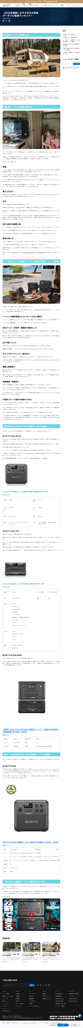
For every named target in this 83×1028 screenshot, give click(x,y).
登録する (32, 985)
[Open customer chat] (79, 1015)
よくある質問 (31, 1001)
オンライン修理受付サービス (35, 1006)
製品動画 (31, 1003)
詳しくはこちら (6, 494)
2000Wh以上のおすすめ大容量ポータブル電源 (71, 44)
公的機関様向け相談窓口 (74, 993)
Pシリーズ (5, 1008)
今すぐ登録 (76, 64)
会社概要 (17, 993)
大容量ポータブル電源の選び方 (70, 37)
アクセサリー (5, 1006)
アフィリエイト (72, 996)
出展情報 (17, 996)
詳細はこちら (6, 735)
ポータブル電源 (6, 993)
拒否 (75, 1025)
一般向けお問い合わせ (73, 998)
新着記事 (17, 998)
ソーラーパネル (6, 1003)
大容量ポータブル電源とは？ (69, 35)
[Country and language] (79, 5)
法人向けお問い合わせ (73, 1001)
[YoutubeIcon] (49, 985)
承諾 (63, 1025)
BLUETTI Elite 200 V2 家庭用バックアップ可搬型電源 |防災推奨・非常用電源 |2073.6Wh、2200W (25, 491)
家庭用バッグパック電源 (8, 996)
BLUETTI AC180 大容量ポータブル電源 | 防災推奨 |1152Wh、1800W (30, 842)
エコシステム (5, 998)
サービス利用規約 (68, 67)
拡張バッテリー (6, 1001)
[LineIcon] (37, 985)
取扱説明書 (31, 998)
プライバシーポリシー (57, 1023)
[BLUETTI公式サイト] (8, 5)
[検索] (70, 5)
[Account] (73, 5)
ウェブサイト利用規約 (60, 1006)
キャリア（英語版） (20, 1003)
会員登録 (44, 993)
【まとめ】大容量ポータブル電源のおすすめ (71, 53)
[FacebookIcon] (46, 985)
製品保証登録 (58, 996)
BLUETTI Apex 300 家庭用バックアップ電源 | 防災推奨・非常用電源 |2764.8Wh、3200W (23, 583)
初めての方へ (31, 996)
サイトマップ (18, 1006)
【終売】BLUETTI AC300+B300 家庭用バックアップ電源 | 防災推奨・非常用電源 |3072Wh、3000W (31, 730)
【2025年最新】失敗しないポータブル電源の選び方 (33, 252)
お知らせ (17, 1001)
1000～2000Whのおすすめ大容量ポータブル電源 (71, 49)
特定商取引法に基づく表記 (61, 1003)
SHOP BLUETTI (6, 896)
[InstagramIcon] (40, 985)
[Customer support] (67, 5)
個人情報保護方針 (59, 993)
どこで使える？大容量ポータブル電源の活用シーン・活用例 (71, 40)
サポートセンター (32, 993)
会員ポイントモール (46, 996)
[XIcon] (43, 985)
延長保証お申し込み (60, 998)
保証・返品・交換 (59, 1001)
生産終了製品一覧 (6, 1011)
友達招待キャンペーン (46, 998)
